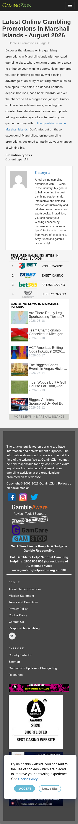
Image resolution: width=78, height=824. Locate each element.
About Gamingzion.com (25, 589)
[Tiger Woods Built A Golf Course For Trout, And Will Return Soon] (19, 387)
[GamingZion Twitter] (34, 497)
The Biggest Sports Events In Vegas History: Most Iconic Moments (47, 367)
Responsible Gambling (24, 628)
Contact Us (16, 621)
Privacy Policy (18, 608)
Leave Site (50, 788)
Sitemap (14, 661)
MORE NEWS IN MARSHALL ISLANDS (39, 416)
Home (13, 43)
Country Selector (20, 655)
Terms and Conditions (24, 602)
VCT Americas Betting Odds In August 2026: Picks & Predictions (46, 349)
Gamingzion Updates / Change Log (33, 668)
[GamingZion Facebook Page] (11, 497)
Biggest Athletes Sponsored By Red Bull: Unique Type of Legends (48, 401)
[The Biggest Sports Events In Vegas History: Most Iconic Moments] (19, 369)
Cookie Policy (18, 615)
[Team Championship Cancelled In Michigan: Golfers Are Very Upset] (19, 334)
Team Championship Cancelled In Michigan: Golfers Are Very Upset (46, 332)
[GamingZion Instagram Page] (23, 497)
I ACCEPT (24, 788)
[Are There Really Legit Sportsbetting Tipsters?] (19, 317)
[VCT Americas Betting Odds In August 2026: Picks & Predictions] (19, 352)
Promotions (28, 43)
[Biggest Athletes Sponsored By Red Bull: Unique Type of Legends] (19, 404)
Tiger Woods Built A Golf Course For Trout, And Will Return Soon (47, 384)
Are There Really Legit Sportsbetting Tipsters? (46, 314)
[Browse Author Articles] (21, 179)
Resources (16, 674)
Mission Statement (21, 595)
